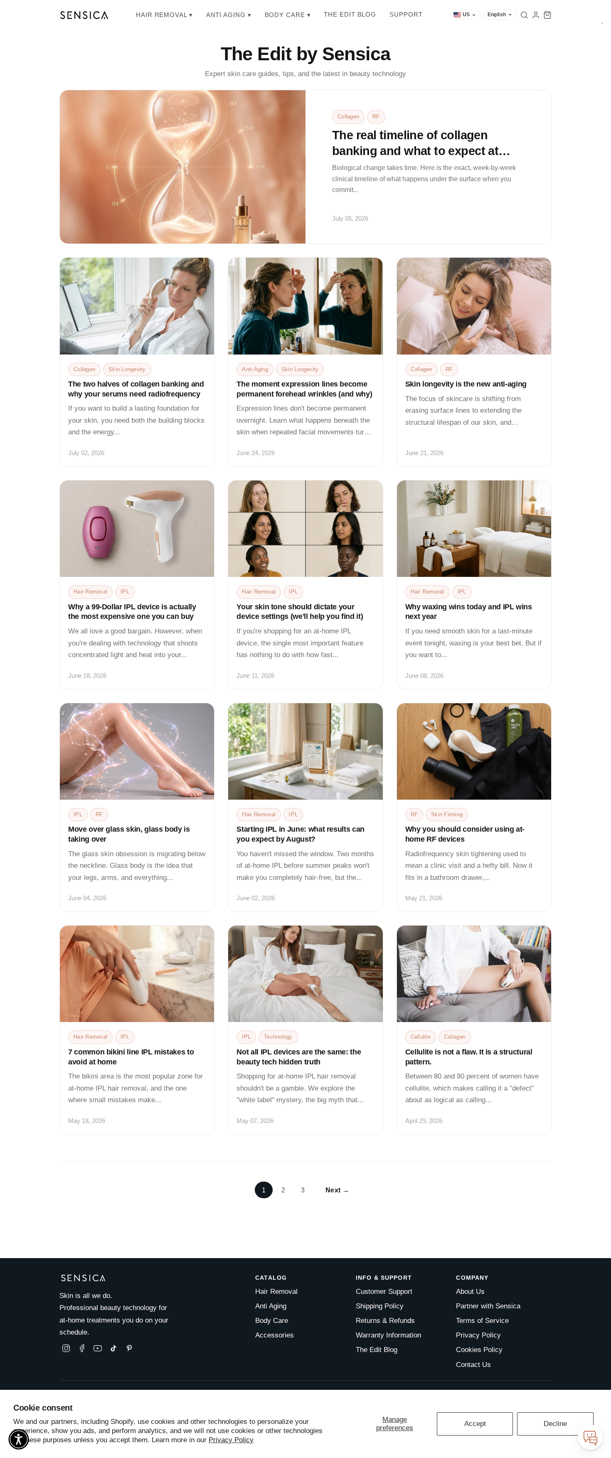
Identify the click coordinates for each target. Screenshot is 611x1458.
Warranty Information (388, 1335)
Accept (475, 1424)
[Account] (536, 15)
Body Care (271, 1321)
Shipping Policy (380, 1306)
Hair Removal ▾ (164, 14)
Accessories (274, 1335)
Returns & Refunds (385, 1321)
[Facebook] (82, 1348)
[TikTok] (113, 1348)
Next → (337, 1190)
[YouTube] (97, 1348)
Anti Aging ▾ (228, 14)
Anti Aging (270, 1306)
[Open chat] (590, 1437)
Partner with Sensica (488, 1306)
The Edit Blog (350, 14)
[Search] (524, 15)
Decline (555, 1424)
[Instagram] (66, 1348)
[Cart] (547, 15)
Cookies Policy (479, 1350)
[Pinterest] (129, 1348)
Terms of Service (482, 1321)
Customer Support (384, 1291)
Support (405, 14)
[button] (18, 1439)
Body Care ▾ (288, 14)
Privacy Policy (231, 1440)
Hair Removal (276, 1291)
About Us (470, 1291)
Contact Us (473, 1365)
